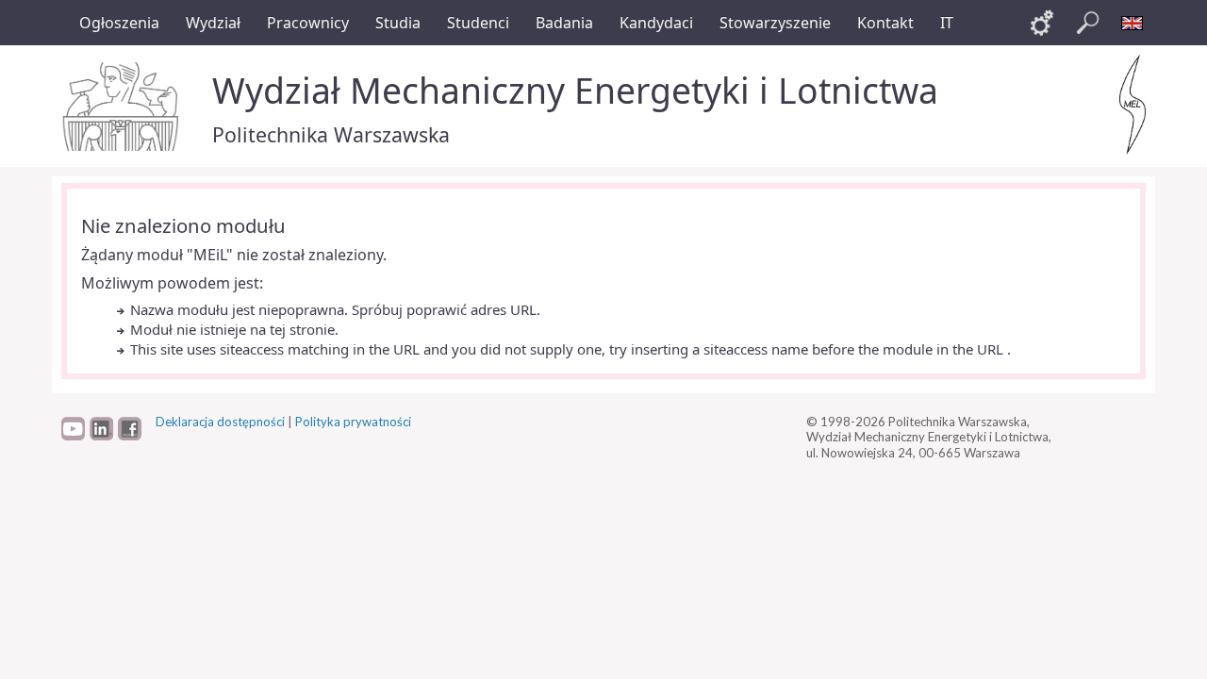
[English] (1132, 22)
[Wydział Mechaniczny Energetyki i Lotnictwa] (1132, 105)
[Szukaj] (1087, 22)
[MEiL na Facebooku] (129, 436)
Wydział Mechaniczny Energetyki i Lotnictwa (575, 90)
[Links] (1042, 22)
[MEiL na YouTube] (73, 436)
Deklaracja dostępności (220, 421)
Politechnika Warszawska (331, 134)
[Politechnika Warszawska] (122, 106)
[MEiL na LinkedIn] (101, 436)
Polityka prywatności (353, 421)
